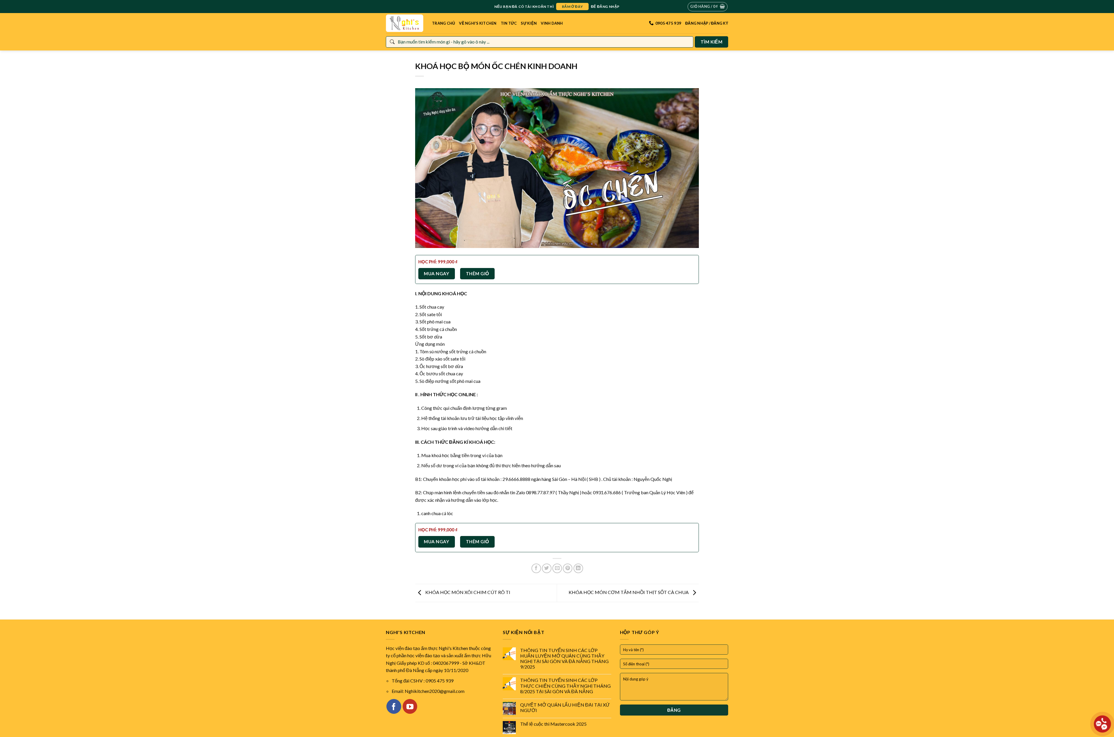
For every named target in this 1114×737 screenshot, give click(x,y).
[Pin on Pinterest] (567, 568)
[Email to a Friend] (557, 568)
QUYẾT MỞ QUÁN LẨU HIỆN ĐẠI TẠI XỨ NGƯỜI (565, 707)
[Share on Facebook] (536, 568)
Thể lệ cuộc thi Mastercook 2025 (553, 724)
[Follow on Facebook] (393, 706)
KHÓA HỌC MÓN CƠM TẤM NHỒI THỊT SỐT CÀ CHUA (629, 592)
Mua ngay (436, 273)
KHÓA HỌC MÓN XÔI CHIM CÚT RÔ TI (467, 592)
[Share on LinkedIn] (578, 568)
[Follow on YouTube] (410, 706)
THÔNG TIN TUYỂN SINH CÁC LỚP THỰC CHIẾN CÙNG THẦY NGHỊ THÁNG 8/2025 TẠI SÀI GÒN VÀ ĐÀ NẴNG (565, 685)
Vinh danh (552, 23)
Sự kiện (529, 23)
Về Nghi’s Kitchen (477, 23)
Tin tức (509, 23)
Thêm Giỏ (477, 273)
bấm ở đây (572, 6)
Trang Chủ (443, 23)
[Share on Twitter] (546, 568)
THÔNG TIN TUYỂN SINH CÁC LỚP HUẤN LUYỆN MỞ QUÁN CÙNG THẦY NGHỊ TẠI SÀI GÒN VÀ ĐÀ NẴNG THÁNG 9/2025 (564, 658)
